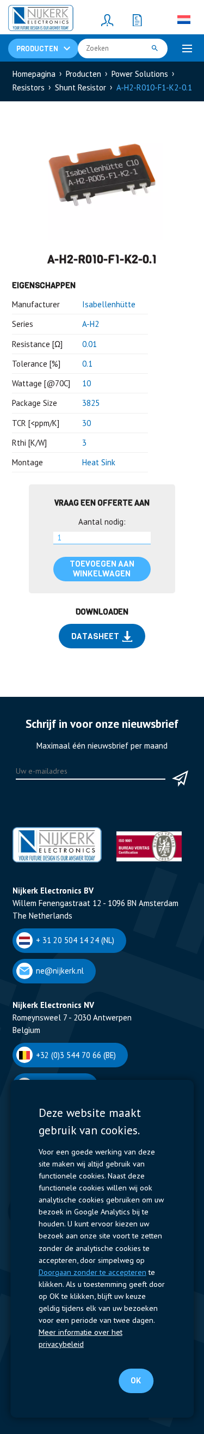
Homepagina (34, 74)
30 (86, 423)
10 (86, 383)
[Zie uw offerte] (138, 19)
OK (136, 1380)
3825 (91, 403)
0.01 (89, 344)
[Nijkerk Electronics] (40, 19)
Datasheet (95, 636)
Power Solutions (140, 74)
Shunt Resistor (80, 87)
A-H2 (90, 324)
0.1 (87, 363)
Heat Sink (98, 462)
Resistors (29, 87)
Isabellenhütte (108, 304)
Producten (83, 74)
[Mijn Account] (108, 19)
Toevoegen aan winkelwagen (102, 568)
